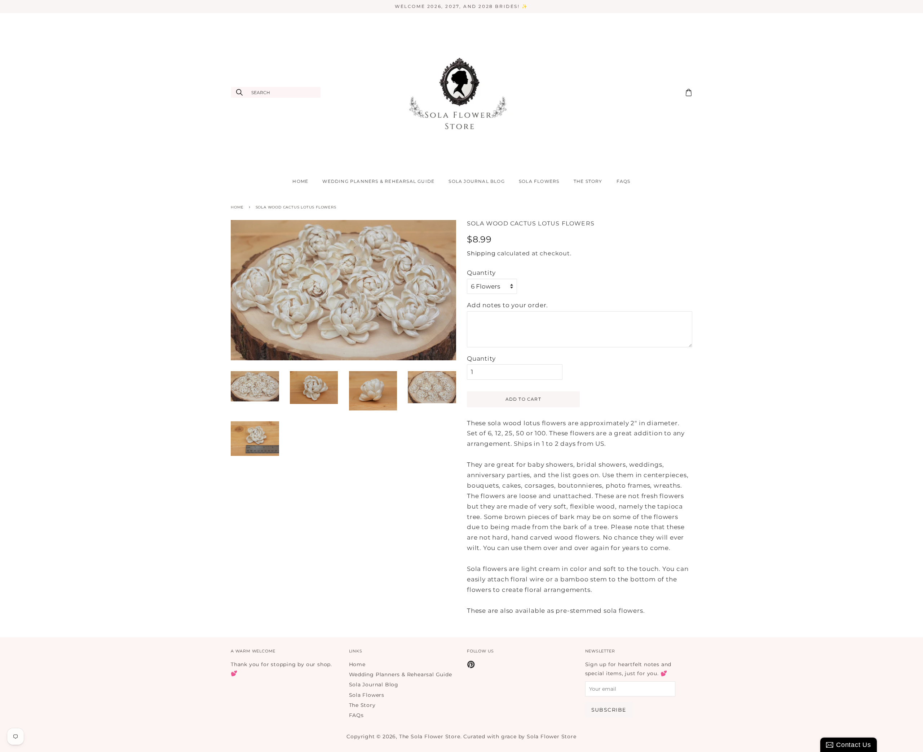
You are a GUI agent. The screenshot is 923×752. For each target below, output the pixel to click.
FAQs (624, 181)
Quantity (481, 272)
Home (300, 181)
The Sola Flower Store (429, 736)
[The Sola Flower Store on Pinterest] (471, 666)
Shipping (481, 253)
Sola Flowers (539, 181)
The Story (588, 181)
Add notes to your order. (507, 305)
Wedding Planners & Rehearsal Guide (378, 181)
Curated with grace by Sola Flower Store (519, 736)
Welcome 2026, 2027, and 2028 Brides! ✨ (461, 6)
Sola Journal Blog (476, 181)
